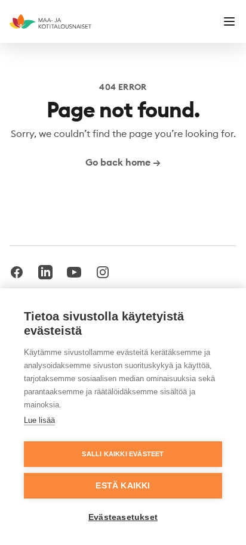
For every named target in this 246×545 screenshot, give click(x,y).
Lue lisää (39, 420)
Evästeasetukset (123, 517)
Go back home (123, 162)
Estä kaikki (123, 485)
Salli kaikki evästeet (123, 453)
